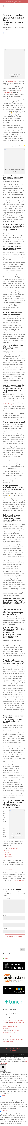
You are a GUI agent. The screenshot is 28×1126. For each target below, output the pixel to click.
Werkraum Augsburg (9, 869)
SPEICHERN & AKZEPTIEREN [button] (7, 1125)
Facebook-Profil (8, 856)
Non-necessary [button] (4, 1110)
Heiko (6, 27)
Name (5, 915)
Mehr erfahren (3, 1063)
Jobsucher (19, 27)
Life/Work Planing (7, 404)
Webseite (6, 850)
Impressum (13, 1050)
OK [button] (26, 1061)
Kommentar (6, 898)
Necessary (4, 1097)
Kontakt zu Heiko (19, 880)
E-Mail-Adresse (7, 922)
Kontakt (8, 1048)
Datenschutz (16, 1048)
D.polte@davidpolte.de (13, 848)
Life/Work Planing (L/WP (13, 81)
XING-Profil (6, 852)
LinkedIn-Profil (7, 854)
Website (5, 928)
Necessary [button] (2, 1095)
